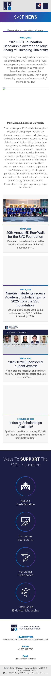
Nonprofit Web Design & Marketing (16, 673)
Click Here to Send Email (25, 659)
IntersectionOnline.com (39, 673)
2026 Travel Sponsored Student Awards (25, 364)
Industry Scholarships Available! (25, 425)
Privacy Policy (31, 670)
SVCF (19, 17)
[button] (45, 6)
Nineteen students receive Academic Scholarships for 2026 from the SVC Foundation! (25, 299)
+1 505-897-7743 (25, 649)
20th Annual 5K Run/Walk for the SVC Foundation (25, 235)
